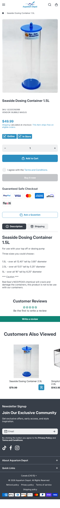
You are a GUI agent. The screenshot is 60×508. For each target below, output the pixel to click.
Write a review (30, 319)
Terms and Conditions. (36, 170)
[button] (56, 4)
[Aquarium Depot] (30, 4)
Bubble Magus (19, 112)
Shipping (6, 125)
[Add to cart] (41, 387)
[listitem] (26, 367)
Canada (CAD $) (28, 476)
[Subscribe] (54, 431)
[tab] (37, 226)
